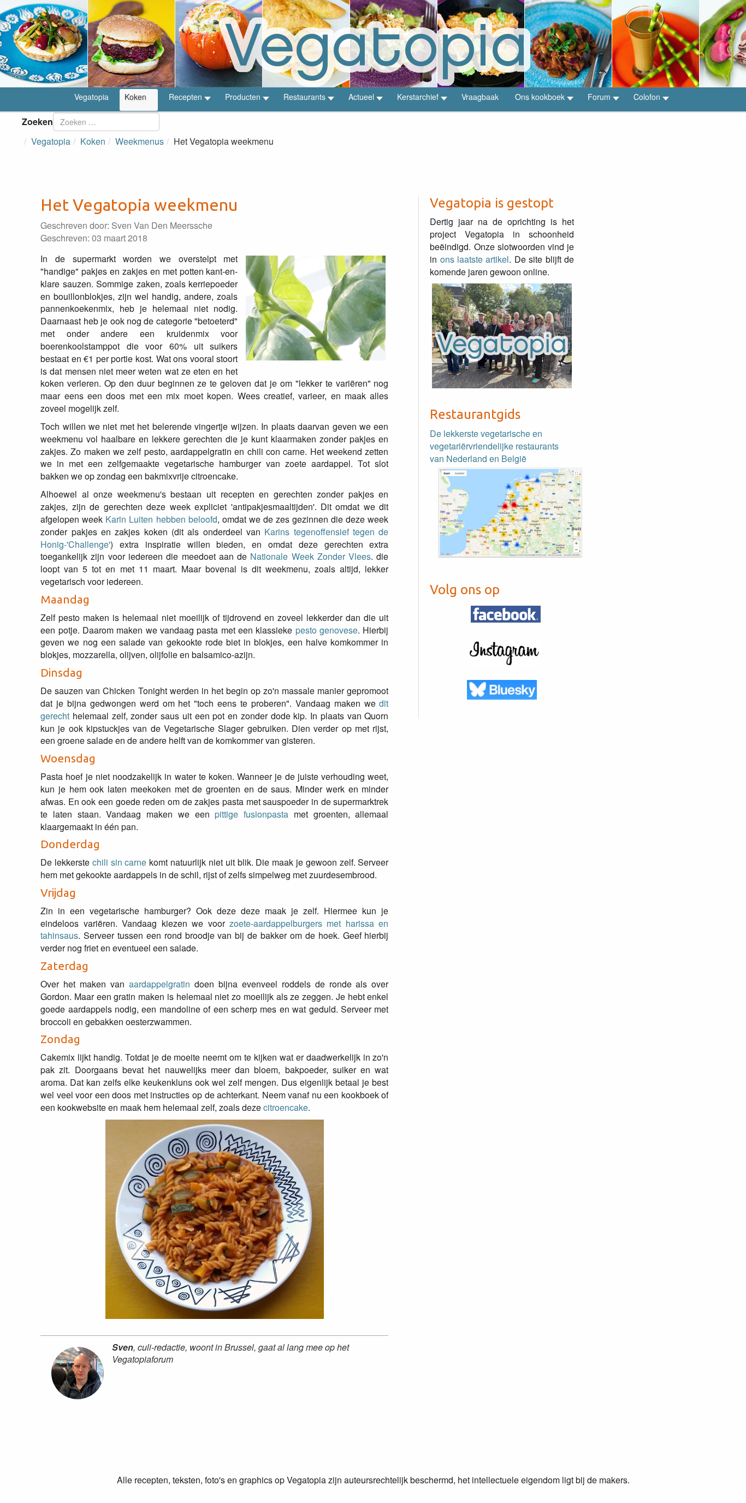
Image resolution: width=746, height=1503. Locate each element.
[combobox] (106, 122)
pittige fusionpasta (251, 814)
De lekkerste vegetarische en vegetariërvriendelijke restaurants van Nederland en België (494, 446)
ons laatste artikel (475, 259)
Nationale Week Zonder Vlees (309, 556)
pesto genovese (326, 630)
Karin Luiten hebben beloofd (161, 519)
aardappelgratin (159, 984)
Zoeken (37, 121)
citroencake (285, 1107)
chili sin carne (119, 862)
